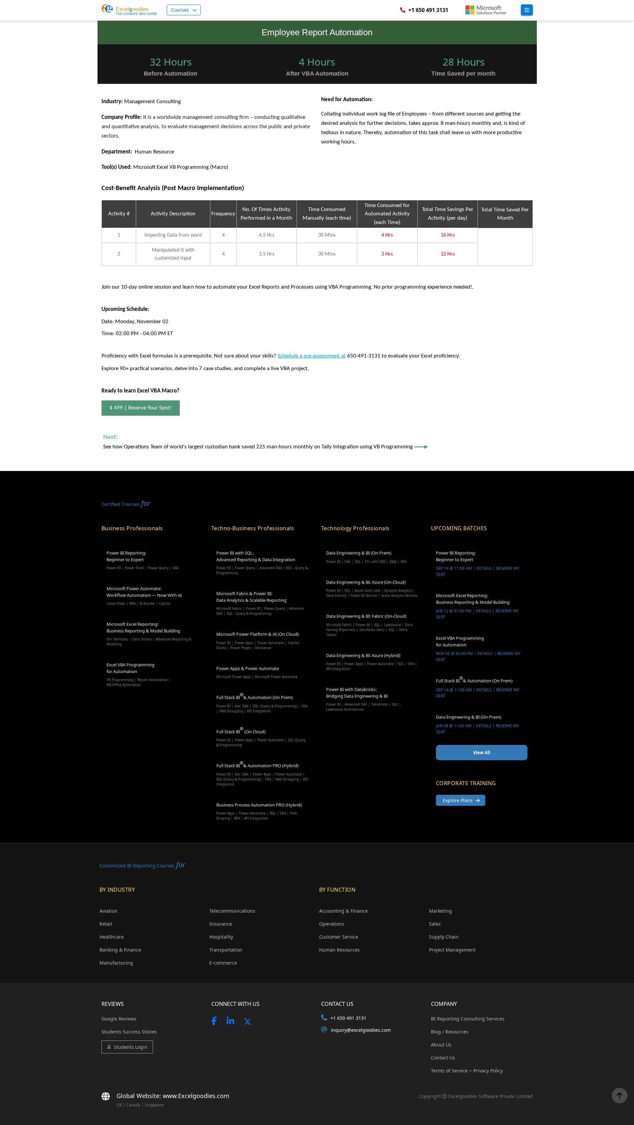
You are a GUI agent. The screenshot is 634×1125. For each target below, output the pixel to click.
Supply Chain (444, 937)
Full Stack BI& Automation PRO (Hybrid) (262, 775)
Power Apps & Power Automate (257, 672)
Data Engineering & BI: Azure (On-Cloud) (372, 588)
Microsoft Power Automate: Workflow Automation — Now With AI (144, 595)
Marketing (440, 911)
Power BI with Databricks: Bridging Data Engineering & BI (363, 699)
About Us (441, 1044)
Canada (133, 1105)
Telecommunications (232, 911)
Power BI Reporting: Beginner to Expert (142, 560)
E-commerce (223, 963)
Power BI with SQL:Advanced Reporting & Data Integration (262, 562)
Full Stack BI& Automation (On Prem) (262, 703)
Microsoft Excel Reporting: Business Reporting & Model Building (148, 633)
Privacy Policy (488, 1070)
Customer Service (338, 937)
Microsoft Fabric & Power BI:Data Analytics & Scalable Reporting (260, 603)
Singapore (154, 1105)
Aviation (108, 911)
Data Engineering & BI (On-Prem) (366, 557)
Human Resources (339, 950)
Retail (106, 924)
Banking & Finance (120, 950)
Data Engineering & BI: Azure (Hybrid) (371, 661)
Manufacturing (116, 963)
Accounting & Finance (343, 911)
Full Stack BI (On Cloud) (261, 738)
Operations (331, 924)
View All (481, 753)
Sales (435, 924)
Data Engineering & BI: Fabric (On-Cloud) (369, 625)
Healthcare (112, 937)
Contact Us (443, 1057)
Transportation (225, 950)
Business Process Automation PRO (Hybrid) (259, 811)
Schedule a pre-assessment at (312, 356)
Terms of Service (450, 1070)
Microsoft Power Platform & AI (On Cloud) (257, 640)
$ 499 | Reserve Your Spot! (140, 408)
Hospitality (221, 937)
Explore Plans (458, 800)
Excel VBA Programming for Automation (138, 674)
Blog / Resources (449, 1031)
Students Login (130, 1047)
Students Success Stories (129, 1031)
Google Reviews (119, 1018)
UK (119, 1105)
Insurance (220, 924)
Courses (180, 10)
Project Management (452, 950)
